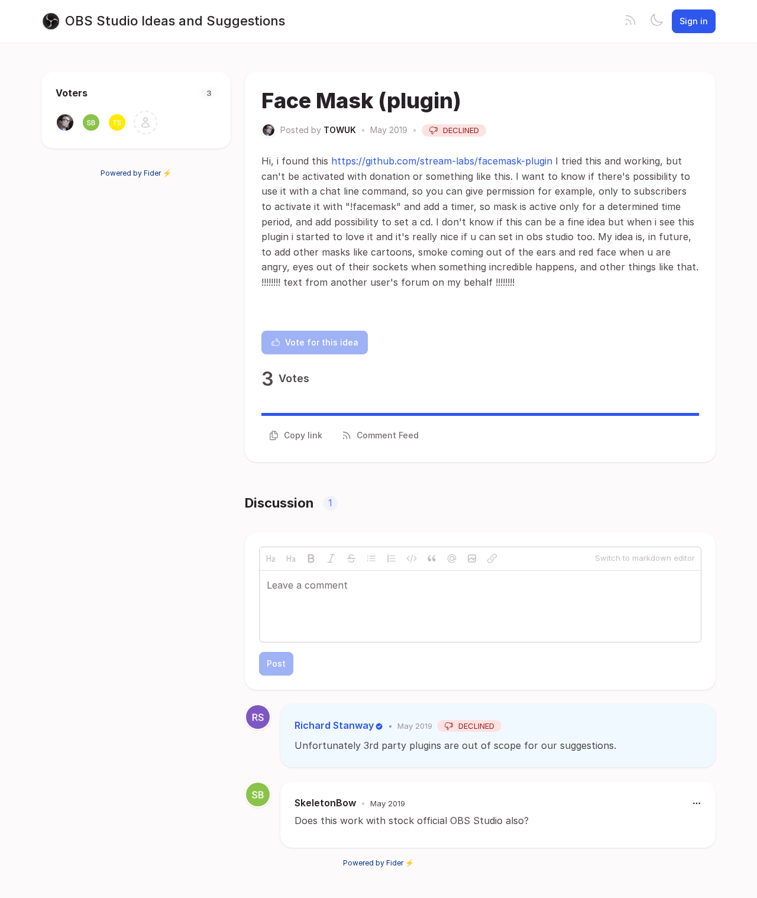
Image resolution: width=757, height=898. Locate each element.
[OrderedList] (391, 558)
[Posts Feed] (630, 21)
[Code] (411, 558)
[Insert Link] (492, 558)
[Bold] (311, 558)
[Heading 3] (291, 558)
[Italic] (331, 558)
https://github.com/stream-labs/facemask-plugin (441, 161)
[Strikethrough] (351, 558)
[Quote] (432, 558)
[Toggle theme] (656, 21)
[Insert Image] (472, 558)
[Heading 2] (271, 558)
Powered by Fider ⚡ (136, 173)
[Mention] (452, 558)
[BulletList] (371, 558)
